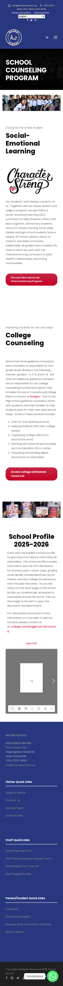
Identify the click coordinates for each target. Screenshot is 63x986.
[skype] (12, 978)
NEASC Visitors (15, 932)
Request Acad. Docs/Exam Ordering (28, 924)
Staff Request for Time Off (22, 866)
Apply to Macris (16, 793)
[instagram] (35, 20)
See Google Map (16, 747)
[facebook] (27, 20)
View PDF (31, 643)
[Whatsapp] (52, 976)
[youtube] (31, 20)
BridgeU (35, 396)
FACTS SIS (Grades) (18, 917)
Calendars (12, 909)
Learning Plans (41, 12)
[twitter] (17, 978)
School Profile (14, 816)
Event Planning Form (19, 851)
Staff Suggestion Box (19, 874)
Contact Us (13, 800)
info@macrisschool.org (20, 765)
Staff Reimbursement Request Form (28, 858)
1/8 (12, 708)
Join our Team (15, 808)
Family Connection (21, 12)
